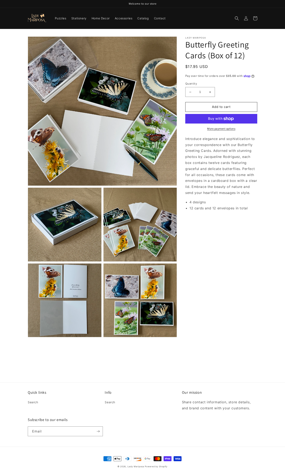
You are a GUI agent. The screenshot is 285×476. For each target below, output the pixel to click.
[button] (236, 18)
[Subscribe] (98, 431)
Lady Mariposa (135, 466)
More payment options (221, 128)
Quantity (191, 83)
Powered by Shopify (156, 466)
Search (33, 402)
